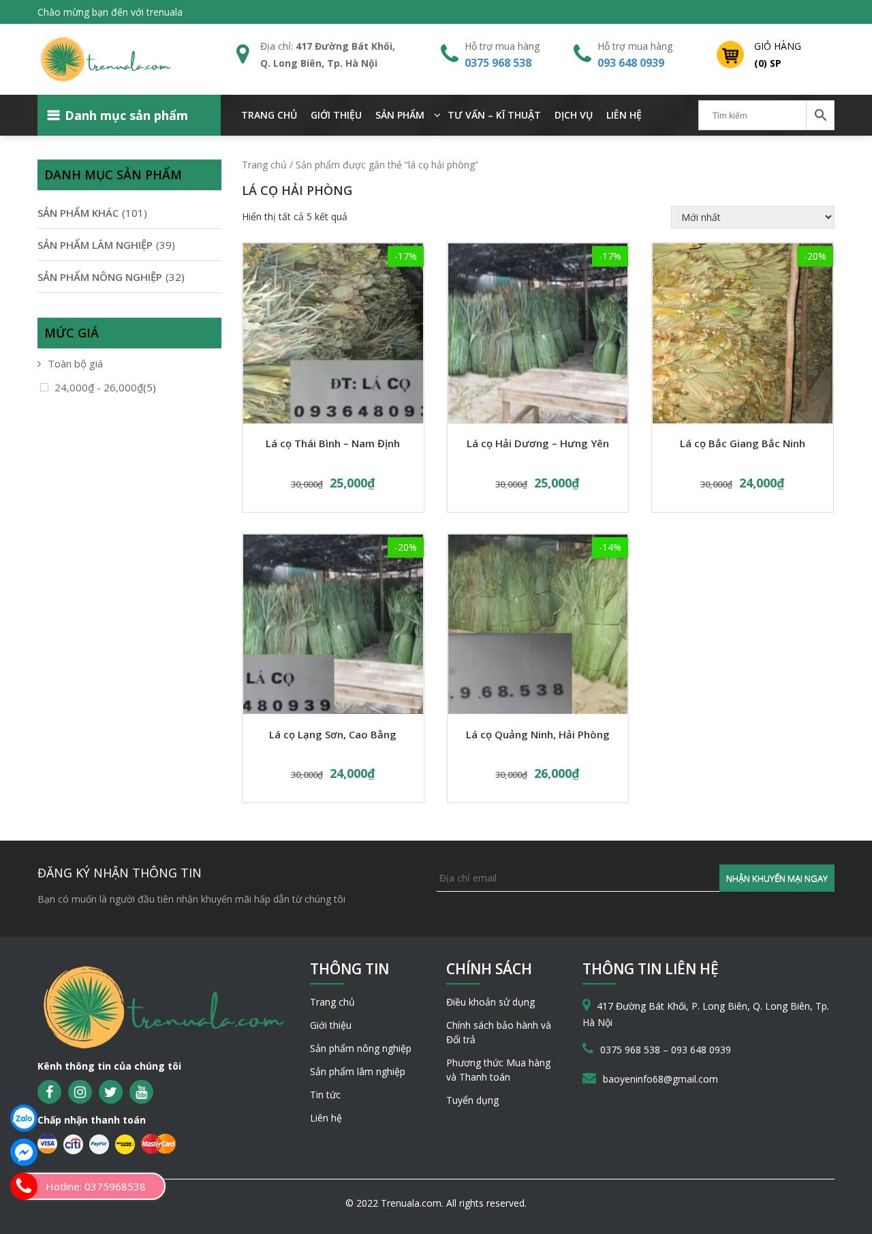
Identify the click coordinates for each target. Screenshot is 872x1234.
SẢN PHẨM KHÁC (78, 213)
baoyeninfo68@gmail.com (660, 1078)
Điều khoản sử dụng (490, 1001)
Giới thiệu (336, 114)
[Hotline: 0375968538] (23, 1186)
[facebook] (49, 1092)
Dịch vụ (574, 114)
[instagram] (80, 1092)
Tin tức (325, 1094)
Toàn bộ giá (75, 363)
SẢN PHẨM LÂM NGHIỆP (95, 245)
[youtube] (141, 1092)
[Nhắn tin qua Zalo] (23, 1118)
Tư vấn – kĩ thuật (494, 114)
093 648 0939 (630, 62)
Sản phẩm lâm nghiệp (357, 1071)
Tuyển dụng (472, 1100)
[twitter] (110, 1092)
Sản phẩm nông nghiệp (360, 1048)
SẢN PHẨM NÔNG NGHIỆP (99, 277)
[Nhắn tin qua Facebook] (23, 1152)
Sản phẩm (399, 114)
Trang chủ (269, 114)
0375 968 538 (498, 62)
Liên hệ (624, 114)
